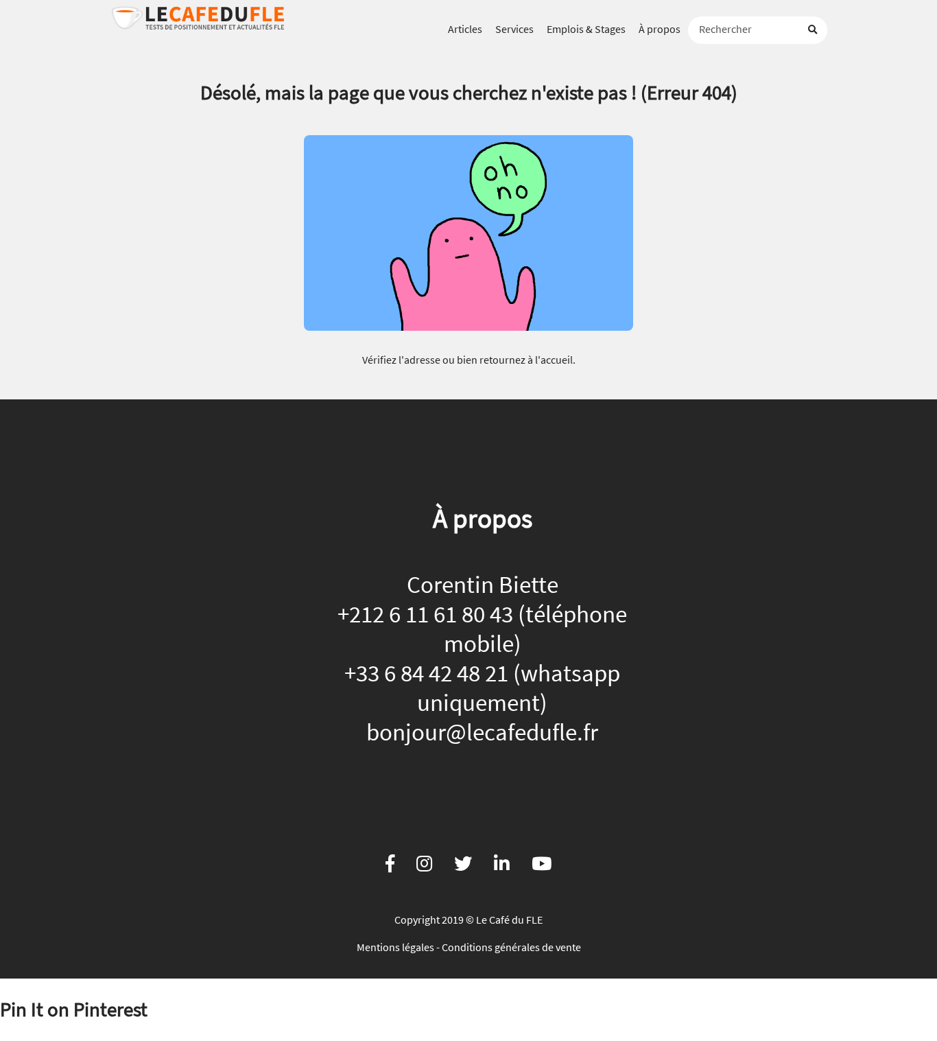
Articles (465, 29)
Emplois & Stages (586, 29)
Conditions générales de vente (511, 947)
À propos (659, 29)
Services (514, 29)
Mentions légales (395, 947)
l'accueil (554, 359)
